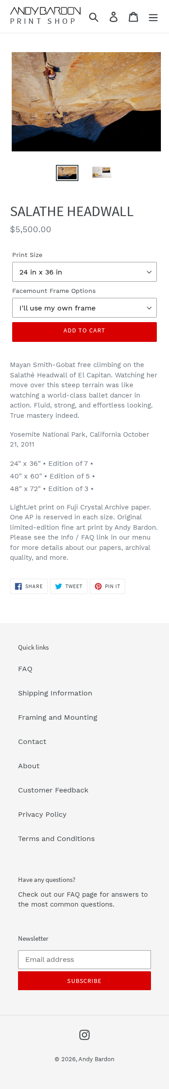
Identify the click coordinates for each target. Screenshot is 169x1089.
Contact (32, 741)
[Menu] (153, 16)
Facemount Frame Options (54, 290)
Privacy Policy (42, 814)
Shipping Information (55, 693)
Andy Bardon (96, 1059)
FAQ (25, 668)
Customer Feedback (53, 790)
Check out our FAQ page (57, 894)
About (29, 765)
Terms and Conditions (56, 838)
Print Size (27, 254)
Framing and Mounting (57, 717)
